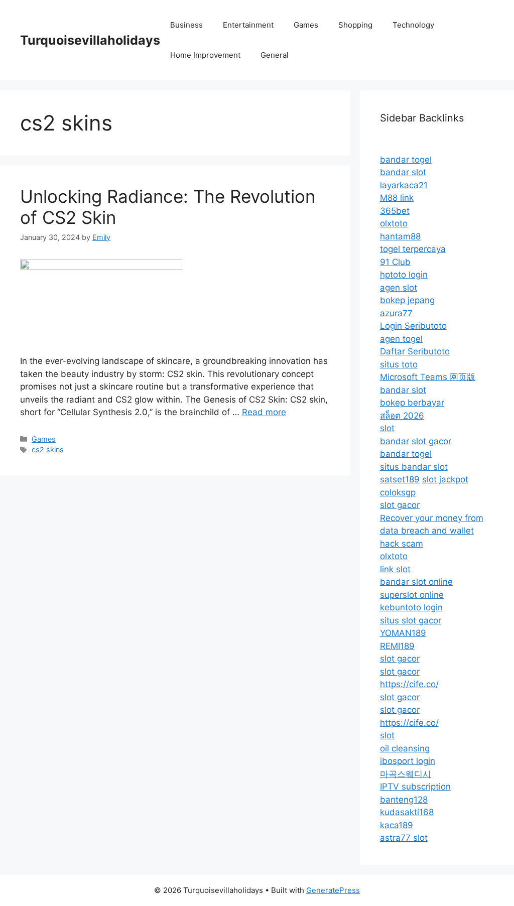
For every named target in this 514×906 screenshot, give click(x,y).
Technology (413, 25)
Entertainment (248, 25)
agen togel (401, 339)
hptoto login (404, 275)
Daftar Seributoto (415, 351)
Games (306, 25)
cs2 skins (48, 449)
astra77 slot (404, 838)
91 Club (395, 262)
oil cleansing (405, 748)
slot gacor (400, 505)
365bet (395, 211)
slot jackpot (445, 479)
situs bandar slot (414, 467)
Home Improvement (205, 55)
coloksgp (398, 492)
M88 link (397, 198)
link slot (395, 569)
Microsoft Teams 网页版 (427, 377)
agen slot (398, 288)
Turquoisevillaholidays (90, 40)
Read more (264, 412)
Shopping (355, 25)
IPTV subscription (415, 787)
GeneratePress (333, 890)
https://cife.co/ (409, 684)
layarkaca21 (404, 185)
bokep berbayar (412, 403)
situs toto (399, 364)
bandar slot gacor (415, 441)
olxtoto (394, 223)
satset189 (400, 479)
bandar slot (403, 172)
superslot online (412, 595)
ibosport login (407, 761)
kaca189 (396, 825)
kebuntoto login (411, 607)
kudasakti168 (407, 812)
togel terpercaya (413, 249)
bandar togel (406, 160)
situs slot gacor (410, 620)
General (275, 55)
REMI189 (397, 646)
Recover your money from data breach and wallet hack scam (431, 531)
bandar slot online (416, 582)
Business (186, 25)
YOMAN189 (403, 633)
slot (387, 428)
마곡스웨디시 (405, 774)
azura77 (396, 313)
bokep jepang (407, 300)
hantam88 (400, 236)
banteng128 (404, 800)
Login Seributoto (413, 326)
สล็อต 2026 (402, 416)
